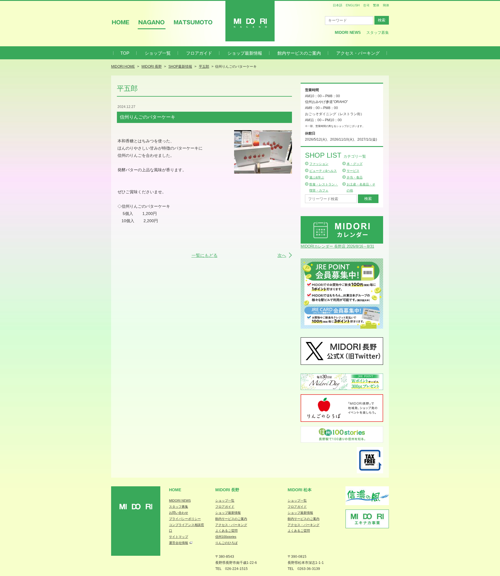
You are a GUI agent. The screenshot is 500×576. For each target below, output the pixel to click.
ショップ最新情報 (244, 53)
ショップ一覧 (158, 53)
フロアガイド (199, 53)
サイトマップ (178, 536)
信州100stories (225, 536)
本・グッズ (355, 163)
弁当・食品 (355, 177)
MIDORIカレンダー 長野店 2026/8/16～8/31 (337, 246)
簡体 (386, 5)
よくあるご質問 (226, 530)
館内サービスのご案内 (299, 53)
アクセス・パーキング (358, 53)
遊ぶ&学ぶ (316, 177)
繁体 (376, 5)
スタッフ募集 (377, 32)
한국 (366, 5)
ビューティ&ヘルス (323, 170)
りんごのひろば (226, 542)
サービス (353, 170)
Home (175, 489)
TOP (124, 53)
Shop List (335, 155)
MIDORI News (348, 32)
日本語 (337, 5)
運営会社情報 (178, 542)
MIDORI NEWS (180, 500)
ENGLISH (353, 5)
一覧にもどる (205, 255)
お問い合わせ (178, 512)
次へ (281, 255)
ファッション (318, 163)
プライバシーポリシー (185, 518)
